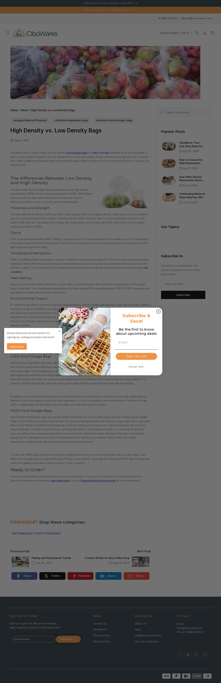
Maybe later (136, 366)
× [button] (59, 331)
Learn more (17, 346)
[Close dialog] (158, 311)
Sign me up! (136, 356)
